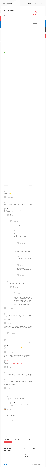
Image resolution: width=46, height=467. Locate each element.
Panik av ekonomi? (35, 11)
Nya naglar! (39, 14)
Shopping (25, 455)
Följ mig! (34, 26)
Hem (25, 3)
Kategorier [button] (29, 3)
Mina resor (25, 453)
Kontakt (41, 3)
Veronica (8, 322)
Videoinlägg (25, 457)
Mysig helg (34, 10)
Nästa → (31, 185)
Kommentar (5, 421)
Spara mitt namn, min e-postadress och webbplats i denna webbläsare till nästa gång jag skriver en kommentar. (17, 440)
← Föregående (6, 185)
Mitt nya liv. (34, 9)
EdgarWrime (35, 14)
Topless (8, 360)
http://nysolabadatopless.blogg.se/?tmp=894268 (15, 363)
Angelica (8, 408)
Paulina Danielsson (6, 3)
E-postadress (6, 433)
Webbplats (5, 436)
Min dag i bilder (35, 12)
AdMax (41, 464)
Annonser (35, 3)
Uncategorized (26, 456)
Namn (5, 430)
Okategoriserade (26, 454)
